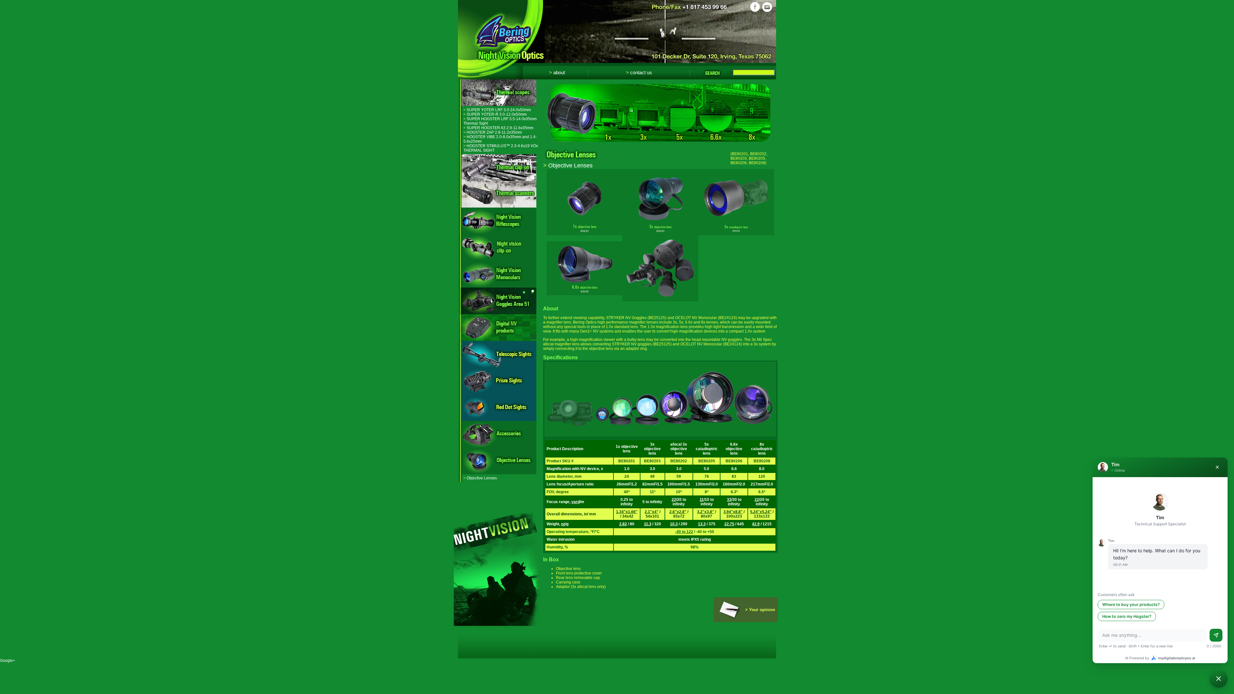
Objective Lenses (480, 478)
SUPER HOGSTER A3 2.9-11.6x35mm (498, 128)
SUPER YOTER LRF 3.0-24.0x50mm (497, 110)
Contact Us (639, 72)
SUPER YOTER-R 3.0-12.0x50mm (495, 114)
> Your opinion (760, 609)
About (557, 72)
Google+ (7, 660)
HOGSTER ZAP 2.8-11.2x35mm (492, 132)
